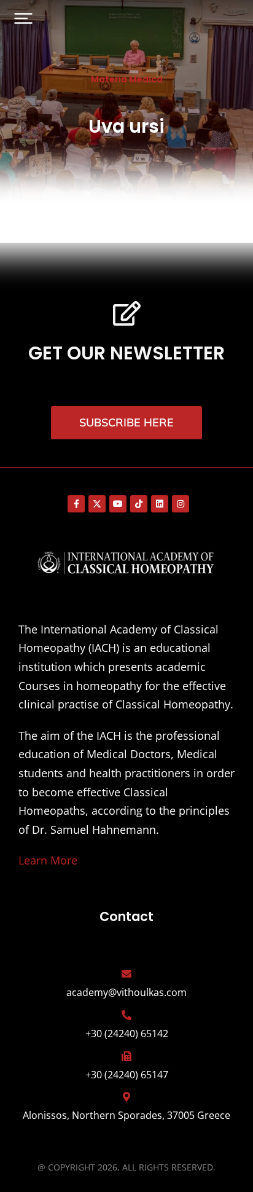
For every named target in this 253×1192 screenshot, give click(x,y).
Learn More (47, 860)
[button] (23, 18)
